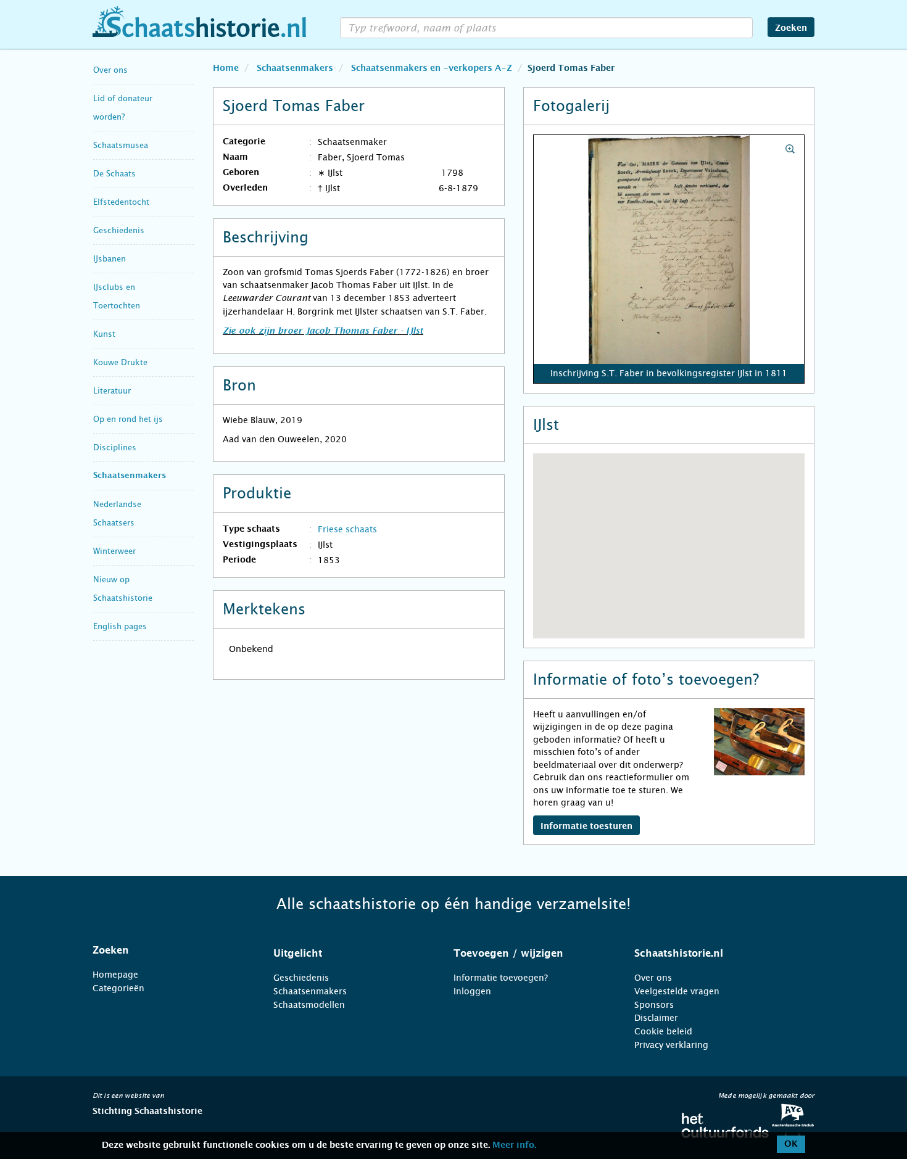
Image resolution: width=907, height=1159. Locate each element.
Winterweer (114, 551)
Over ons (110, 70)
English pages (120, 626)
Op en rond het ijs (128, 419)
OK (791, 1144)
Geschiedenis (118, 230)
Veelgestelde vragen (676, 991)
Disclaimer (656, 1018)
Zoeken (791, 28)
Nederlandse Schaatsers (117, 513)
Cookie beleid (663, 1031)
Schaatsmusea (120, 145)
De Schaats (114, 173)
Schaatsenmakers (129, 476)
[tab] (167, 950)
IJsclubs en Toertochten (116, 296)
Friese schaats (347, 529)
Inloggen (472, 991)
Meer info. (514, 1145)
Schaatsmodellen (309, 1005)
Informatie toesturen (586, 826)
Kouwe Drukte (120, 362)
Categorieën (118, 988)
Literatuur (112, 390)
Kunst (104, 334)
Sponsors (654, 1005)
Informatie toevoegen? (501, 978)
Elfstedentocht (121, 202)
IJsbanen (109, 258)
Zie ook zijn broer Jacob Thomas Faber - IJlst (323, 331)
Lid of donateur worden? (122, 108)
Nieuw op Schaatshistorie (122, 589)
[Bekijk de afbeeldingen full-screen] (669, 259)
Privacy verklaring (671, 1045)
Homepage (115, 975)
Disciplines (114, 447)
